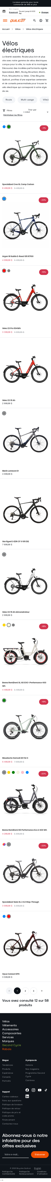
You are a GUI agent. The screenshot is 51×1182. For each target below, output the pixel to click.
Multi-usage (27, 100)
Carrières (30, 1080)
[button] (5, 20)
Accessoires (10, 1029)
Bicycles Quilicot (24, 1168)
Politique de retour (11, 1109)
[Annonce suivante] (46, 3)
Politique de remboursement (26, 1173)
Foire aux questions (11, 1101)
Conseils (6, 1077)
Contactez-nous (10, 1124)
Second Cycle (11, 1045)
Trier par (32, 110)
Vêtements (9, 1025)
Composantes (11, 1033)
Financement (8, 1120)
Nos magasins (32, 1069)
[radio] (4, 126)
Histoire (29, 1065)
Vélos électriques (34, 29)
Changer (45, 12)
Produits (6, 1069)
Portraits (6, 1081)
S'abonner (40, 1154)
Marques (8, 1041)
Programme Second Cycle (35, 1074)
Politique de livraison (12, 1105)
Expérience (7, 1073)
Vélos (17, 29)
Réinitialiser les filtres (12, 115)
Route (9, 100)
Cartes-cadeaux (10, 1097)
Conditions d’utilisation (42, 1173)
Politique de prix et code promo (11, 1114)
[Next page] (41, 990)
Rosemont (13, 12)
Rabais (6, 1049)
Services (8, 1037)
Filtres (9, 111)
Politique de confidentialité (8, 1173)
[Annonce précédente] (5, 3)
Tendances (7, 1065)
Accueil (5, 29)
